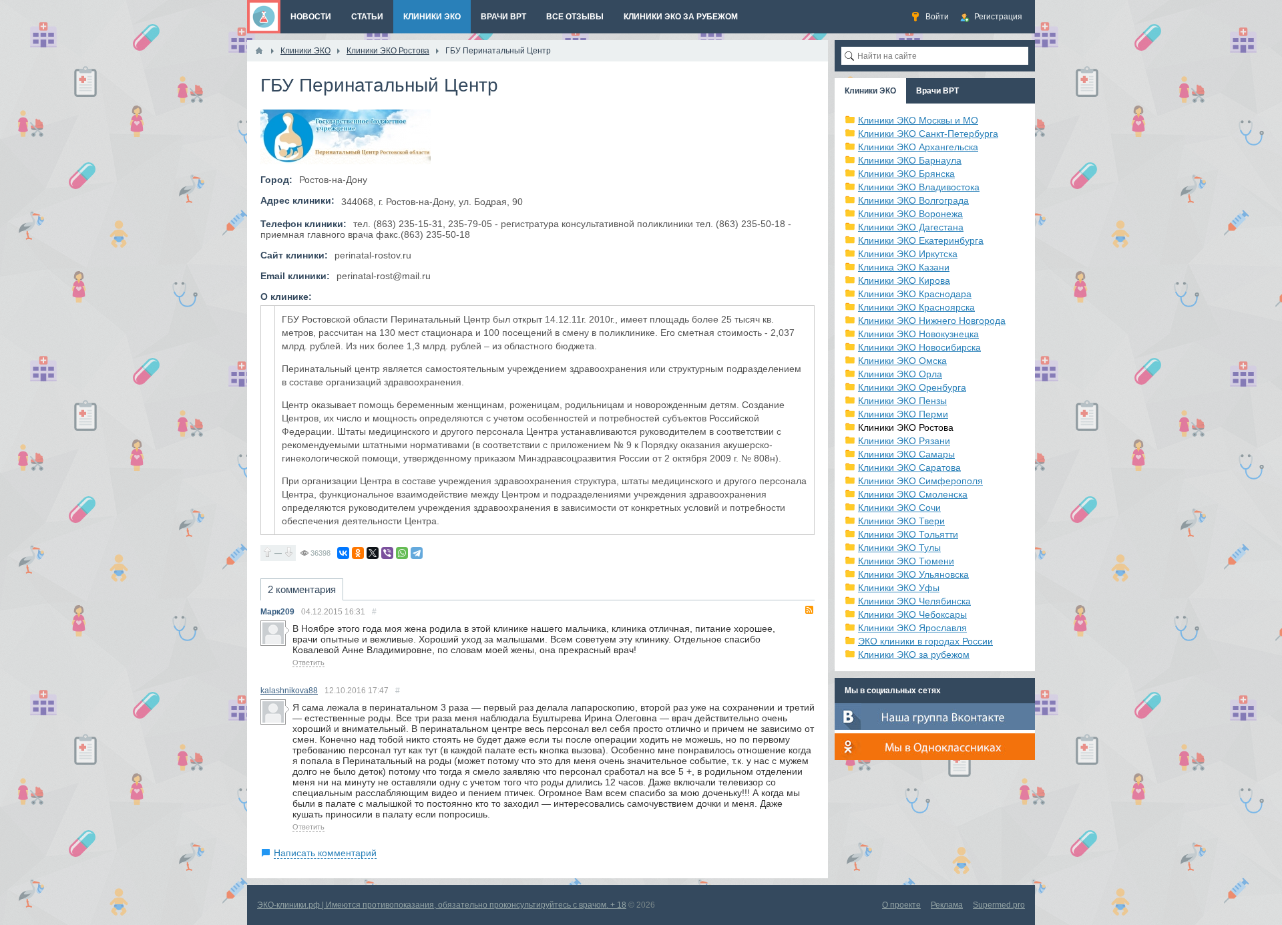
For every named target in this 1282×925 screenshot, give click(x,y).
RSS (809, 609)
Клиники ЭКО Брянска (906, 173)
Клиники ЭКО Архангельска (918, 147)
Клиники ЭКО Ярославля (912, 627)
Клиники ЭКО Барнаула (910, 160)
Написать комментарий (325, 853)
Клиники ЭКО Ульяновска (913, 574)
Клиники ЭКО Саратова (909, 467)
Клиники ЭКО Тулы (899, 547)
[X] (373, 553)
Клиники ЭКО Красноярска (916, 307)
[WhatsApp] (402, 553)
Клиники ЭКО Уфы (898, 587)
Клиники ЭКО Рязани (904, 440)
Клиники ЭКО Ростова (905, 427)
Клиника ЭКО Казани (903, 267)
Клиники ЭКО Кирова (904, 280)
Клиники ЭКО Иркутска (907, 253)
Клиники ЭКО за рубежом (914, 654)
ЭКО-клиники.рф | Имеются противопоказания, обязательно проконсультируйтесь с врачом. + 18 (441, 905)
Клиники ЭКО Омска (902, 360)
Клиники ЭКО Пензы (902, 400)
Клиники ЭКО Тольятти (908, 534)
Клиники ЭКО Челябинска (914, 601)
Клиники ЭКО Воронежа (910, 213)
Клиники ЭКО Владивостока (919, 187)
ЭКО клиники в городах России (925, 641)
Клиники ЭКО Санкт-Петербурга (928, 133)
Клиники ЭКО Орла (900, 374)
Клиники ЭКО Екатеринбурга (921, 240)
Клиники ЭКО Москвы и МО (918, 120)
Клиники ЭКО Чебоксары (912, 614)
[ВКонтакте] (343, 553)
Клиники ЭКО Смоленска (913, 494)
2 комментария (302, 589)
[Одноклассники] (358, 553)
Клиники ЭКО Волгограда (913, 200)
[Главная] (259, 50)
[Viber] (387, 553)
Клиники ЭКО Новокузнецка (918, 334)
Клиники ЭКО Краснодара (915, 294)
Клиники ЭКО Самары (906, 454)
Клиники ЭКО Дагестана (911, 227)
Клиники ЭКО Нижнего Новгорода (932, 320)
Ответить (308, 663)
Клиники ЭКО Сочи (899, 507)
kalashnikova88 (289, 690)
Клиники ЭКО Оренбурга (912, 387)
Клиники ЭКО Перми (903, 414)
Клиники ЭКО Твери (901, 521)
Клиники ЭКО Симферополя (920, 481)
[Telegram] (417, 553)
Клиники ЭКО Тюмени (906, 561)
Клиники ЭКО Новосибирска (919, 347)
